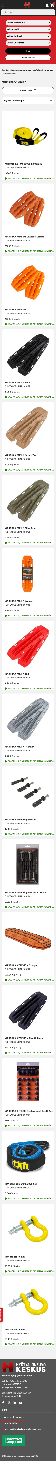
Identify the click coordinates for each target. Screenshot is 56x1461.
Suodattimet (26, 90)
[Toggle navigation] (3, 5)
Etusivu (5, 70)
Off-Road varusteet (43, 70)
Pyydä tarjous (15, 1418)
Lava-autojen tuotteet (21, 70)
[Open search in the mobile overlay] (28, 12)
